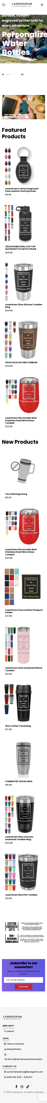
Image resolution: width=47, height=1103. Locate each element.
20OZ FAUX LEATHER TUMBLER (21, 362)
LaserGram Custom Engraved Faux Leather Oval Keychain (21, 189)
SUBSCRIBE (23, 987)
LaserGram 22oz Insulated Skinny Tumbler (23, 669)
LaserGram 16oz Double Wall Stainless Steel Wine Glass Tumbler (21, 420)
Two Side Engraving (16, 494)
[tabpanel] (23, 39)
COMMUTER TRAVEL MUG (18, 781)
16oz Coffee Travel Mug (18, 726)
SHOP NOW (11, 50)
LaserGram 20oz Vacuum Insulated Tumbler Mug (19, 838)
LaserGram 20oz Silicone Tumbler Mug (23, 305)
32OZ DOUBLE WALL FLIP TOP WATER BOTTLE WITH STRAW (20, 247)
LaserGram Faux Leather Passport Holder (24, 611)
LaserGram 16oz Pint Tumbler (21, 895)
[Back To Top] (39, 1095)
